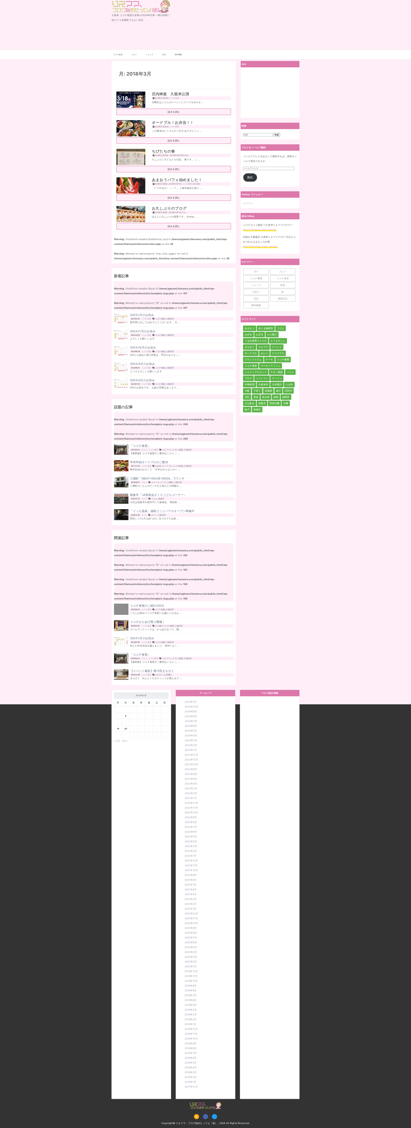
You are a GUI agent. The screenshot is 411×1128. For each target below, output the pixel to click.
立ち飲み (249, 403)
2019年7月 (191, 995)
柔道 (256, 397)
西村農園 (178, 54)
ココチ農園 (256, 278)
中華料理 (249, 384)
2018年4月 (191, 1067)
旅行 (278, 390)
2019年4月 (191, 1009)
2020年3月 (191, 956)
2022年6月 (191, 831)
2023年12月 (191, 754)
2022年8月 (191, 822)
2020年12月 (191, 913)
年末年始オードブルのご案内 (149, 462)
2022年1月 (191, 855)
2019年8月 (191, 990)
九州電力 (168, 675)
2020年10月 (191, 923)
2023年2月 (191, 793)
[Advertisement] (237, 24)
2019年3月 (191, 1014)
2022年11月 (191, 807)
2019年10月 (191, 980)
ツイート (248, 203)
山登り (256, 291)
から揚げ (159, 626)
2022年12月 (191, 802)
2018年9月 (191, 1043)
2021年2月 (191, 903)
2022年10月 (191, 812)
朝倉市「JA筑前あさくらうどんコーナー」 (158, 494)
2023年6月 (191, 778)
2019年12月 (191, 971)
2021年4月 (191, 894)
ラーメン (277, 378)
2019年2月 (191, 1019)
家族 (282, 285)
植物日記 (283, 298)
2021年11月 (191, 865)
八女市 (289, 384)
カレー (154, 515)
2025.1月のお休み (142, 315)
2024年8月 (191, 716)
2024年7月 (191, 721)
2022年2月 (191, 850)
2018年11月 (191, 1033)
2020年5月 (191, 947)
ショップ (149, 54)
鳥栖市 (257, 409)
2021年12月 (191, 860)
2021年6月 (191, 889)
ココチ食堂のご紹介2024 (147, 605)
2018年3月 (191, 1072)
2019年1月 (190, 1024)
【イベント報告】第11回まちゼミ (152, 671)
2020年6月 (191, 942)
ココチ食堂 (117, 54)
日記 (164, 54)
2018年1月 (190, 1081)
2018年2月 (191, 1077)
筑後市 (262, 403)
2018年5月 (191, 1062)
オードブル (167, 466)
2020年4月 (191, 952)
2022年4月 (191, 841)
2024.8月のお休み (142, 380)
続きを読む (174, 111)
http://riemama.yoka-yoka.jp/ (259, 229)
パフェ (290, 371)
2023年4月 (191, 783)
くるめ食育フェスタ (256, 340)
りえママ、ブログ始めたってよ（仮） (139, 12)
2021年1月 (190, 908)
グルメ (134, 54)
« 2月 (117, 740)
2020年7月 (191, 937)
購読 (250, 177)
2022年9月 (191, 817)
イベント (277, 346)
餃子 (247, 409)
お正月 (259, 334)
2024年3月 (191, 740)
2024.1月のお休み (142, 638)
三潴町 (170, 482)
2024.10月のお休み (143, 347)
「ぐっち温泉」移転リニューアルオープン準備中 (162, 511)
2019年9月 (191, 985)
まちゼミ (159, 675)
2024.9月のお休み (142, 363)
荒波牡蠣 (274, 403)
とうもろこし (278, 340)
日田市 (288, 390)
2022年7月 (191, 826)
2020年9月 (191, 927)
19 (118, 728)
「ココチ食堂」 (140, 445)
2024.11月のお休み (143, 331)
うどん (154, 499)
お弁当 (158, 466)
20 (125, 728)
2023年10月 (191, 764)
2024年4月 (191, 735)
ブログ (248, 378)
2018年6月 (191, 1057)
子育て (257, 390)
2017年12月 (191, 1086)
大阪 (247, 390)
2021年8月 (191, 879)
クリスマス (278, 353)
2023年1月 (191, 798)
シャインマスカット (256, 371)
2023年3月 (191, 788)
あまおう (249, 328)
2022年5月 (191, 836)
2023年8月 (191, 774)
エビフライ (167, 450)
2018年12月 (191, 1028)
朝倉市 (161, 499)
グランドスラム (253, 359)
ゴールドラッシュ (270, 365)
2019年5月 (191, 1004)
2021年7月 (191, 884)
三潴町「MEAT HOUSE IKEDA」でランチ (157, 478)
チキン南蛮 (178, 450)
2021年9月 (191, 875)
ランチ (163, 482)
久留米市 (170, 319)
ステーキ (155, 482)
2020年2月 (191, 961)
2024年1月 (191, 749)
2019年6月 (191, 1000)
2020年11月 (191, 918)
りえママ (263, 346)
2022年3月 (191, 846)
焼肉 (275, 397)
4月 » (125, 740)
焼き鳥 (266, 397)
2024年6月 (191, 725)
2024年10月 (191, 706)
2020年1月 (191, 966)
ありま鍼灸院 (265, 328)
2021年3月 (191, 899)
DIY (256, 271)
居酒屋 (268, 390)
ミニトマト (262, 378)
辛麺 (285, 403)
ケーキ (269, 359)
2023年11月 (191, 759)
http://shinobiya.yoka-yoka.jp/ (260, 246)
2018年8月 (191, 1048)
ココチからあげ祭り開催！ (147, 621)
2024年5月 (191, 730)
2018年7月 (191, 1053)
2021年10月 (191, 870)
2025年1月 (191, 701)
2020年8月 (191, 932)
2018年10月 (191, 1038)
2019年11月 (191, 976)
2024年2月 (191, 745)
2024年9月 (191, 711)
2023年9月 (191, 769)
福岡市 (286, 397)
